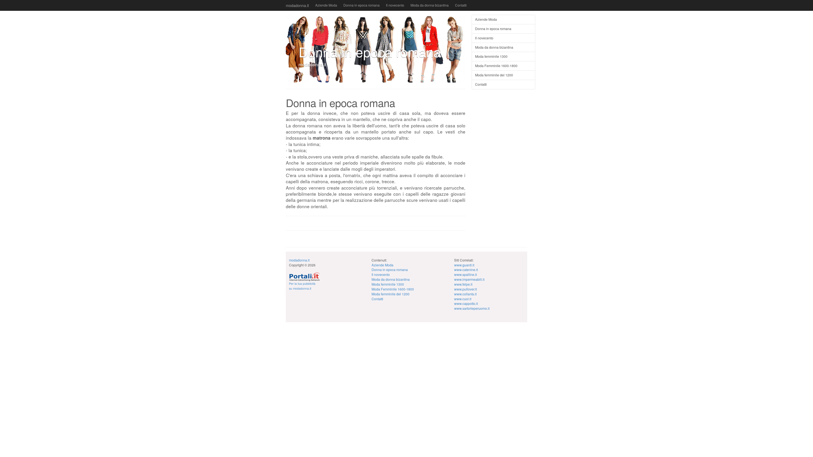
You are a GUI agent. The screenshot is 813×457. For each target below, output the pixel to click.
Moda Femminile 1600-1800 (496, 65)
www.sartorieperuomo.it (471, 308)
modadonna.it (297, 5)
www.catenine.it (466, 269)
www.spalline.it (465, 274)
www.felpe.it (463, 284)
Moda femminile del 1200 (494, 75)
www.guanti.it (464, 265)
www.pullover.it (465, 289)
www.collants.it (465, 294)
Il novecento (395, 5)
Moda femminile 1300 (491, 56)
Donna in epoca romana (361, 5)
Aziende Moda (326, 5)
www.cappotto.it (466, 303)
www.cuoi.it (462, 298)
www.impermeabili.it (469, 279)
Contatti (461, 5)
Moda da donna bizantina (430, 5)
